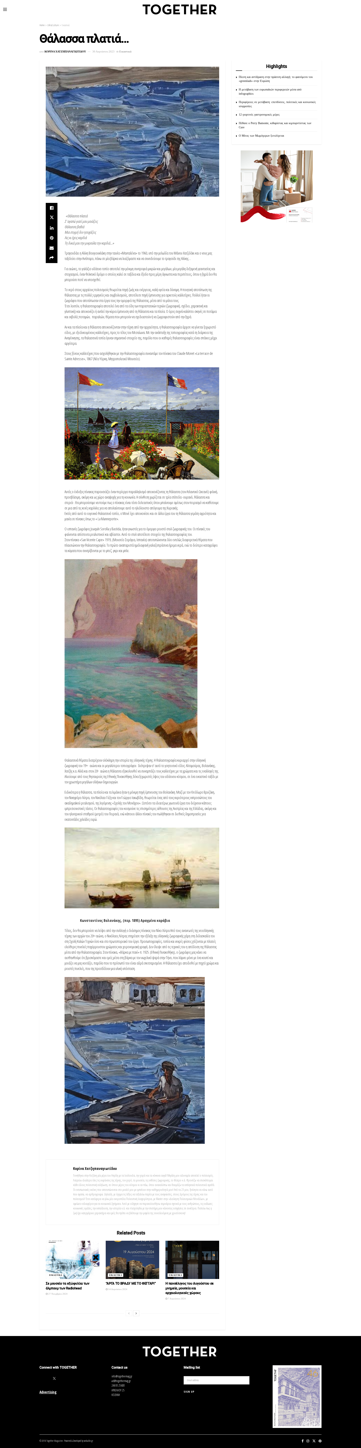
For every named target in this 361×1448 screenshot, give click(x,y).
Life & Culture (53, 25)
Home (41, 25)
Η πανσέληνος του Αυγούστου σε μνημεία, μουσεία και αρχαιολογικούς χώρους (189, 1288)
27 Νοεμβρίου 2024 (57, 1294)
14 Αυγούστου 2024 (117, 1289)
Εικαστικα (55, 1275)
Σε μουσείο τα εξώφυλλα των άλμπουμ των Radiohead (67, 1285)
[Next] (136, 1313)
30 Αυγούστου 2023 (103, 51)
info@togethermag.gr (122, 1376)
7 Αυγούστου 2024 (176, 1298)
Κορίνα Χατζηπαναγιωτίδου (95, 1168)
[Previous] (129, 1313)
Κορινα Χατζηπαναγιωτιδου (65, 51)
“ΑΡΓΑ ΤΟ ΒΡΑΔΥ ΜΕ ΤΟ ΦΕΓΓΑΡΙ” (131, 1283)
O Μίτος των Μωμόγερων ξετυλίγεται (261, 135)
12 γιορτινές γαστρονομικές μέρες (259, 114)
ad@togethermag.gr (121, 1381)
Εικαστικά (66, 25)
